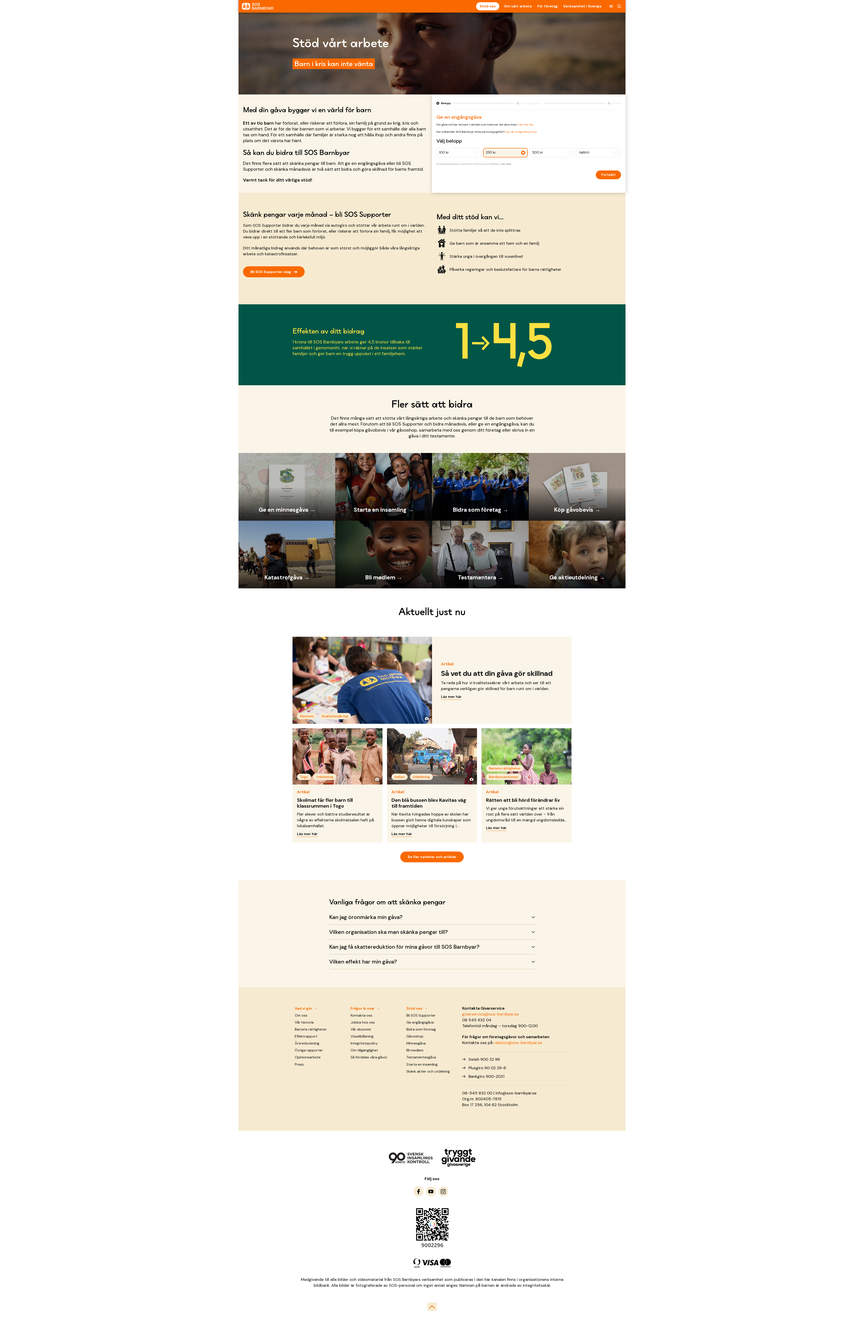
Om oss (301, 1015)
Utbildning (324, 777)
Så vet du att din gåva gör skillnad (497, 673)
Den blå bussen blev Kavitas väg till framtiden (429, 803)
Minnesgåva (416, 1043)
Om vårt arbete (518, 6)
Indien (399, 777)
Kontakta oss (361, 1015)
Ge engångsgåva (420, 1022)
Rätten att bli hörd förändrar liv (523, 800)
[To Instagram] (443, 1191)
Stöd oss (488, 6)
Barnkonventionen (503, 777)
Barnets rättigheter (504, 768)
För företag (547, 6)
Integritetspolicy (364, 1043)
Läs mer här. (526, 124)
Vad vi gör (303, 1008)
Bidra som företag (421, 1029)
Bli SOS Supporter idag (273, 271)
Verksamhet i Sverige (582, 6)
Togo (304, 777)
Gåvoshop (414, 1036)
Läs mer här (451, 696)
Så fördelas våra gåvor (369, 1057)
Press (299, 1064)
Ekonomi (307, 716)
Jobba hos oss (363, 1022)
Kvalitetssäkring (335, 716)
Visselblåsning (362, 1036)
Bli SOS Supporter (421, 1015)
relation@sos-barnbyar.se (518, 1042)
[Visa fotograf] (426, 718)
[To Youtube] (431, 1191)
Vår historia (304, 1022)
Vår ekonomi (361, 1029)
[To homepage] (257, 6)
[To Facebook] (419, 1191)
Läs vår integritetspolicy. (521, 132)
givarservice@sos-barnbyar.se (490, 1014)
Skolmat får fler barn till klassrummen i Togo (325, 803)
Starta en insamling (422, 1064)
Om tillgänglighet (364, 1050)
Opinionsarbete (308, 1057)
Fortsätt (608, 175)
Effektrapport (306, 1036)
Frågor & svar (363, 1008)
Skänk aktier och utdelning (428, 1071)
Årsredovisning (307, 1043)
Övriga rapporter (309, 1050)
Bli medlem (414, 1050)
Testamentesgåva (421, 1057)
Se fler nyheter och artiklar (432, 856)
